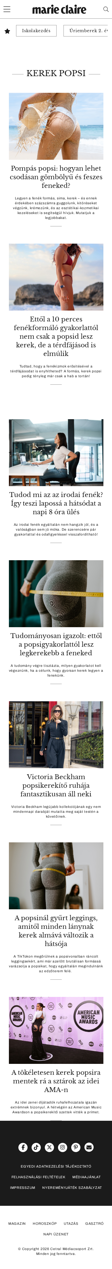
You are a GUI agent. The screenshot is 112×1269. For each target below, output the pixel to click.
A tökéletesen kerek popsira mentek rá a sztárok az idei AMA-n (56, 1081)
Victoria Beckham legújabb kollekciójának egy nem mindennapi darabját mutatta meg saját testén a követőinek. (56, 812)
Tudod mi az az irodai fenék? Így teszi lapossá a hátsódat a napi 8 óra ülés (56, 503)
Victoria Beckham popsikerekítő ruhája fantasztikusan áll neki (56, 785)
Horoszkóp (45, 1224)
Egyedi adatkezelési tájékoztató (56, 1166)
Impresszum (22, 1188)
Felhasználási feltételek (38, 1177)
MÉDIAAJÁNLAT (86, 1177)
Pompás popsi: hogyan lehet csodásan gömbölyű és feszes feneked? (56, 177)
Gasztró (94, 1224)
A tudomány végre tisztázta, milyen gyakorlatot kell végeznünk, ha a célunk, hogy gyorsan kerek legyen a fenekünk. (56, 670)
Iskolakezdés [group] (36, 30)
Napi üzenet (56, 1234)
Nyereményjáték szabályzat (72, 1188)
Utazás (71, 1224)
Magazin (17, 1224)
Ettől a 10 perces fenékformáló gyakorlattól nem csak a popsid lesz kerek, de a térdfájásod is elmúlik (56, 336)
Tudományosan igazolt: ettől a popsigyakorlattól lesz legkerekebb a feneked (56, 644)
